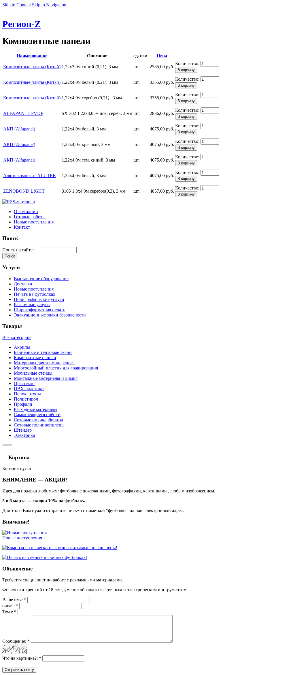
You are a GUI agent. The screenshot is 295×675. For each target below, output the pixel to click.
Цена (162, 55)
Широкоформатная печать (39, 309)
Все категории (16, 337)
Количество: (188, 63)
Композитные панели (35, 357)
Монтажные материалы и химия (45, 378)
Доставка (23, 283)
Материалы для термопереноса (44, 362)
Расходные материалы (35, 409)
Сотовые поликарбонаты (38, 419)
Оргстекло (24, 383)
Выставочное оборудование (41, 278)
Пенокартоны (27, 393)
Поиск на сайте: (18, 249)
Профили (23, 404)
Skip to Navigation (49, 4)
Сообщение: (16, 641)
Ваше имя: (14, 599)
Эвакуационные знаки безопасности (50, 314)
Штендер (23, 430)
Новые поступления (34, 221)
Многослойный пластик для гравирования (56, 367)
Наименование (32, 55)
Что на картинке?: (21, 658)
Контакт (22, 227)
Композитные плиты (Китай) (31, 66)
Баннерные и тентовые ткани (43, 352)
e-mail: (10, 605)
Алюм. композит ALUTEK (29, 175)
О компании (26, 211)
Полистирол (26, 399)
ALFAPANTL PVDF (23, 113)
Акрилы (22, 347)
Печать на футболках (34, 294)
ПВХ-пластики (29, 388)
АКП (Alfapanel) (19, 128)
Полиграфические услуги (39, 299)
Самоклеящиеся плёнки (37, 414)
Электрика (24, 435)
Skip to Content (16, 4)
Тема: (9, 611)
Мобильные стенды (33, 373)
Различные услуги (32, 304)
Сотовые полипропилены (39, 424)
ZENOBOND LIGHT (24, 191)
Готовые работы (30, 216)
